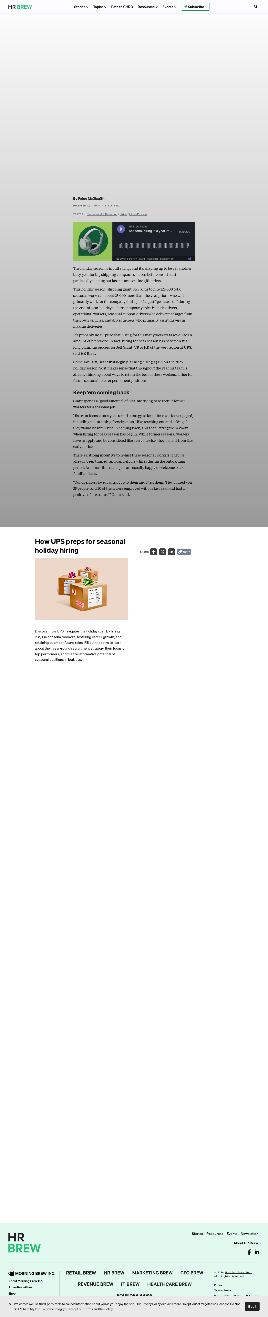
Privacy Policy (151, 1304)
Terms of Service (222, 1290)
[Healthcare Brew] (170, 1284)
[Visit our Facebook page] (249, 1252)
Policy (108, 1309)
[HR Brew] (114, 1273)
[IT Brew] (130, 1284)
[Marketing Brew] (152, 1273)
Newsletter (249, 1233)
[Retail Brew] (81, 1273)
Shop (12, 1293)
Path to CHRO (122, 6)
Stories (79, 6)
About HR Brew (245, 1243)
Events (167, 6)
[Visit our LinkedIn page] (257, 1252)
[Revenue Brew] (95, 1284)
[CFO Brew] (191, 1273)
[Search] (256, 7)
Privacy (218, 1284)
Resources (146, 6)
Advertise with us (20, 1287)
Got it (252, 1306)
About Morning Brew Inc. (25, 1281)
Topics (98, 6)
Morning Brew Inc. (238, 1272)
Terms (88, 1309)
